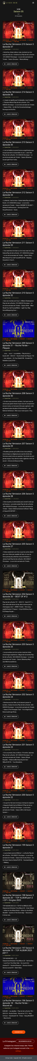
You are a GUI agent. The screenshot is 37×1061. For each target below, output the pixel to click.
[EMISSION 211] (18, 228)
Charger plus (18, 1032)
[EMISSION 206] (18, 479)
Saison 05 (9, 41)
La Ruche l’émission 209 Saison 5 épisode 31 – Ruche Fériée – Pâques (18, 345)
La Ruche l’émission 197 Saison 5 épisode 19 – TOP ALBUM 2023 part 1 (18, 950)
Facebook (14, 40)
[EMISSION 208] (18, 379)
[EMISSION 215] (18, 30)
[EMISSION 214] (18, 77)
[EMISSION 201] (18, 730)
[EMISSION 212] (18, 178)
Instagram (23, 40)
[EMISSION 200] (18, 780)
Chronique (6, 40)
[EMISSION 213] (18, 128)
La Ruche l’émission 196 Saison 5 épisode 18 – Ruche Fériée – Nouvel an (18, 1003)
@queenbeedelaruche (25, 1041)
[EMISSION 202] (18, 680)
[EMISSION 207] (18, 429)
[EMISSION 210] (18, 278)
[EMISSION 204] (18, 579)
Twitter (16, 41)
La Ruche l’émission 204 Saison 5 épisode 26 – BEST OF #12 (18, 595)
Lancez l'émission (12, 64)
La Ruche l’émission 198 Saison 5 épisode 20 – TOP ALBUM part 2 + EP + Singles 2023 (18, 897)
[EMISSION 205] (18, 529)
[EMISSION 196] (18, 986)
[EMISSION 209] (18, 328)
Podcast (22, 88)
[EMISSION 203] (18, 630)
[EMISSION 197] (18, 933)
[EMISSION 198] (18, 880)
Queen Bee (7, 49)
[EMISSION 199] (18, 830)
